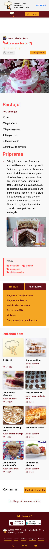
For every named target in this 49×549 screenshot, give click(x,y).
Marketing (12, 532)
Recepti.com (5, 531)
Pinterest (41, 539)
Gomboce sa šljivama (35, 457)
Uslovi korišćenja (37, 530)
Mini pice (11, 315)
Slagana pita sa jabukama (20, 295)
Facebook (7, 539)
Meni (24, 546)
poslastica (15, 269)
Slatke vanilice (35, 353)
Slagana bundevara (17, 300)
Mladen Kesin (21, 38)
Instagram (32, 539)
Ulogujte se (32, 14)
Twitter (16, 539)
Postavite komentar (35, 490)
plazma (29, 266)
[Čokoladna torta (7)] (26, 232)
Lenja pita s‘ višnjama (13, 387)
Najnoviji (13, 286)
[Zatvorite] (2, 5)
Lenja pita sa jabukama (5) (13, 457)
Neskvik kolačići (35, 387)
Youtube (23, 539)
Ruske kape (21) (15, 310)
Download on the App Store (17, 522)
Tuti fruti (13, 353)
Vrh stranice (23, 516)
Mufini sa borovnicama (18, 305)
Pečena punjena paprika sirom (22, 320)
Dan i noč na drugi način (13, 422)
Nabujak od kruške (35, 422)
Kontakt (21, 532)
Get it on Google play (33, 522)
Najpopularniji (35, 286)
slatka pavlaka (17, 272)
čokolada (14, 266)
